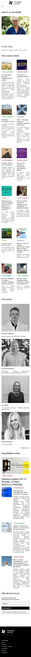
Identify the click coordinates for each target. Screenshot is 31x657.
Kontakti (4, 644)
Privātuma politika (7, 646)
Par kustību (5, 640)
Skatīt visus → (25, 448)
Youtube (4, 650)
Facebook (4, 648)
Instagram (4, 652)
